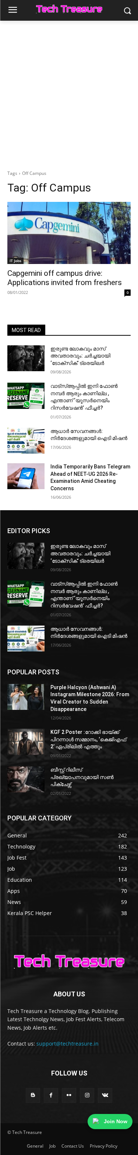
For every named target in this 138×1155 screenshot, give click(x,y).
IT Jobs (15, 260)
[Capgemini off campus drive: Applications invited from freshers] (69, 233)
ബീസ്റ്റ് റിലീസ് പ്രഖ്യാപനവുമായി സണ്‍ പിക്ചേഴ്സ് (82, 777)
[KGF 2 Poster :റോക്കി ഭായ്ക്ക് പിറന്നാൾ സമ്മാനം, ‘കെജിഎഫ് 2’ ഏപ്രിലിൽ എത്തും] (26, 742)
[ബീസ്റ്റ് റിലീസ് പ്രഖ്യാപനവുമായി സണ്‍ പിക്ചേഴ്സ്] (26, 779)
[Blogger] (33, 1095)
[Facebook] (51, 1095)
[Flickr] (69, 1095)
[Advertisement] (69, 93)
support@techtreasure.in (67, 1043)
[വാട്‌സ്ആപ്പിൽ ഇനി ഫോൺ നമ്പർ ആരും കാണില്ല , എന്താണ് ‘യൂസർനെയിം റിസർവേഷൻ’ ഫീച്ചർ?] (26, 396)
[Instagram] (87, 1095)
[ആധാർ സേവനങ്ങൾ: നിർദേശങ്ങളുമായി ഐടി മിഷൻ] (26, 441)
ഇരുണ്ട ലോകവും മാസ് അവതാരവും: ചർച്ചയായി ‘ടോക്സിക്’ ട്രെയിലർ (80, 356)
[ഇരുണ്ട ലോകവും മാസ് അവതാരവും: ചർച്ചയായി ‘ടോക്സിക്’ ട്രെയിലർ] (26, 358)
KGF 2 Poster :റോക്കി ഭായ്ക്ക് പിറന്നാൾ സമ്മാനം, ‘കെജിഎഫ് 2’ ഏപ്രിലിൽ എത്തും (88, 739)
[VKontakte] (105, 1095)
